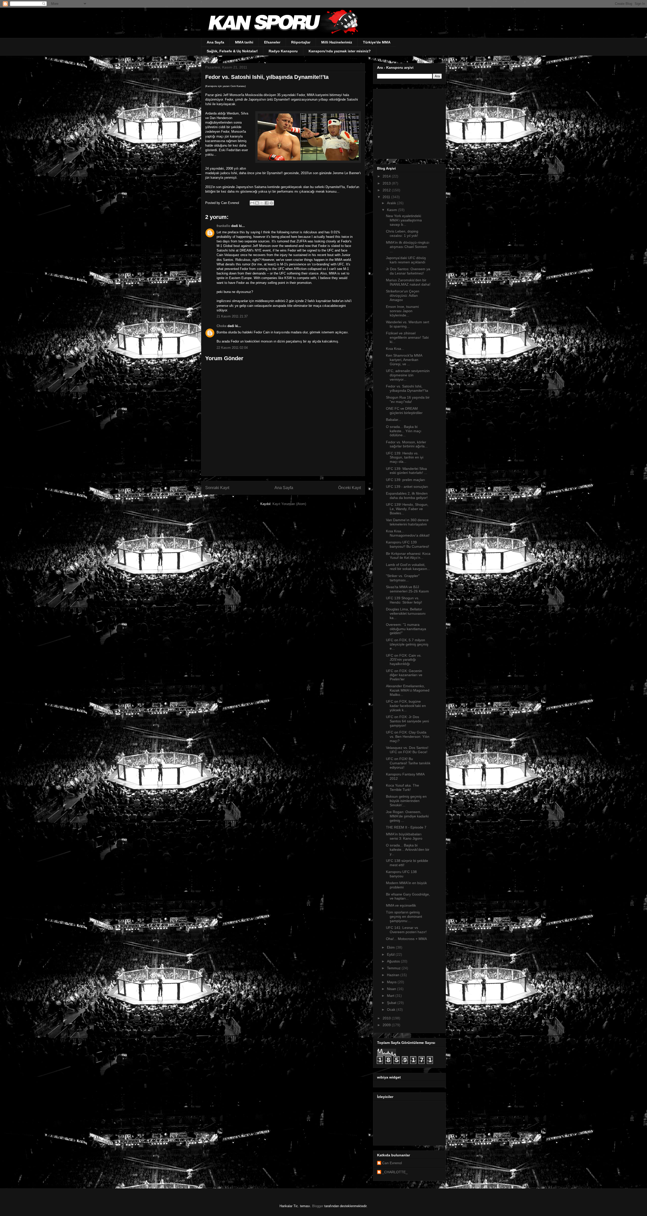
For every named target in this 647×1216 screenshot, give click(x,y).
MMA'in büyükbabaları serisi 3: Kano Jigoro (404, 836)
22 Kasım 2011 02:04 (232, 348)
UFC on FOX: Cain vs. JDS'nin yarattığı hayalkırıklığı (404, 659)
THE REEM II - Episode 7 (406, 827)
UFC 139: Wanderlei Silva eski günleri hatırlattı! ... (406, 471)
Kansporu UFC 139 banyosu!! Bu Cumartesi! (407, 544)
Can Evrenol (392, 1163)
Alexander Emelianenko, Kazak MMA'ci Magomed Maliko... (407, 690)
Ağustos (394, 961)
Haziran (393, 975)
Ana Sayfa (215, 42)
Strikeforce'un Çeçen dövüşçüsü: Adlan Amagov (402, 295)
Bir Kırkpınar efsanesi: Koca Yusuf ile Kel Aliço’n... (408, 556)
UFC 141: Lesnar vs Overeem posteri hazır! (406, 930)
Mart (391, 996)
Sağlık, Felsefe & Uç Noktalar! (232, 51)
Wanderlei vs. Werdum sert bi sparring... (407, 324)
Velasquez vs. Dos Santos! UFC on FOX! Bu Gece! (407, 750)
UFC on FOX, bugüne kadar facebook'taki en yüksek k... (406, 705)
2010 (387, 1018)
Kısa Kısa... (395, 349)
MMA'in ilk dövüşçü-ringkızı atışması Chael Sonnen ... (407, 246)
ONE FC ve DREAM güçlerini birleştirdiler (404, 410)
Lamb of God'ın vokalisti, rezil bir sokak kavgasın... (408, 567)
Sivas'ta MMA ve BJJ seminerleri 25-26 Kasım (407, 589)
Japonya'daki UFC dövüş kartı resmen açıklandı (406, 260)
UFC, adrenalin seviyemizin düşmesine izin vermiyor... (408, 375)
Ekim (391, 947)
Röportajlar (300, 42)
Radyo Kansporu (283, 51)
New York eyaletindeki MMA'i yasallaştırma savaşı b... (404, 220)
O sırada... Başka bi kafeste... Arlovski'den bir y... (407, 849)
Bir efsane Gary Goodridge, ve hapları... (408, 896)
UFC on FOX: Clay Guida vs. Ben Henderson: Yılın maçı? (407, 736)
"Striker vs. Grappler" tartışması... (403, 578)
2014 (387, 176)
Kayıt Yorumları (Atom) (289, 504)
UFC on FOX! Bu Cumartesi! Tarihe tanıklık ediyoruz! (408, 763)
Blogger (317, 1206)
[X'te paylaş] (261, 202)
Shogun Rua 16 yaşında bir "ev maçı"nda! (408, 399)
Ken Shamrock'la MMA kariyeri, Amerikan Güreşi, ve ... (404, 359)
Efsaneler (272, 42)
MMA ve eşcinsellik (401, 905)
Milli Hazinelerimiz (336, 42)
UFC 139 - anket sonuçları (407, 487)
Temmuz (394, 968)
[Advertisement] (408, 122)
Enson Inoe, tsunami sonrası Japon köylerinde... (402, 311)
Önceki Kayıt (349, 488)
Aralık (392, 203)
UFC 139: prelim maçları (405, 480)
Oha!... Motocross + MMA (406, 939)
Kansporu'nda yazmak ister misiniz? (340, 51)
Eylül (391, 954)
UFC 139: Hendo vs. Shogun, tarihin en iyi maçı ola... (404, 457)
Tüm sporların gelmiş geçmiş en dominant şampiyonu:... (404, 916)
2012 (387, 190)
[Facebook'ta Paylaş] (266, 202)
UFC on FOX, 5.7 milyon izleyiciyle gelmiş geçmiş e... (407, 644)
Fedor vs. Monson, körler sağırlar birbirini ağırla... (407, 444)
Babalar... (393, 420)
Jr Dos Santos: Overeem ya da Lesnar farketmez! (408, 271)
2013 (387, 183)
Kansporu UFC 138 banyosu (401, 874)
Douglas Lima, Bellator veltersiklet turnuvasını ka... (406, 613)
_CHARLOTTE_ (395, 1172)
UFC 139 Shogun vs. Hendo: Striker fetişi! (404, 600)
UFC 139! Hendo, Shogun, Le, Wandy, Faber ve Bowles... (407, 508)
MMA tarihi (244, 42)
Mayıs (392, 982)
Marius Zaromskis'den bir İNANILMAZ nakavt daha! (408, 282)
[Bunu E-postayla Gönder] (252, 202)
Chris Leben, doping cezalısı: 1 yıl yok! (402, 233)
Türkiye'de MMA (376, 42)
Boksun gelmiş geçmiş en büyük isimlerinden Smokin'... (406, 800)
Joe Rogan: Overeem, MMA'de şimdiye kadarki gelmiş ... (407, 816)
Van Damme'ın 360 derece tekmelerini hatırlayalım (407, 522)
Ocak (391, 1009)
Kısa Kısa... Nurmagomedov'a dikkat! (408, 533)
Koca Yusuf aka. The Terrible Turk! (402, 787)
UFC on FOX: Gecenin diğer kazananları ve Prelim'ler (404, 675)
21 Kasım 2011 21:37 (232, 316)
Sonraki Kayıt (217, 488)
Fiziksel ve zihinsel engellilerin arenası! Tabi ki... (407, 337)
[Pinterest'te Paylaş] (271, 202)
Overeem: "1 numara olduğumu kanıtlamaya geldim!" (406, 629)
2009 (387, 1025)
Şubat (392, 1003)
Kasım (392, 210)
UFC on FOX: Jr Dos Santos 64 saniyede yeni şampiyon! (407, 721)
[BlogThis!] (257, 202)
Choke (221, 326)
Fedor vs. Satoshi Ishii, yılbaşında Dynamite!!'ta (407, 388)
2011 (387, 197)
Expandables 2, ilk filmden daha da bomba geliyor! (407, 495)
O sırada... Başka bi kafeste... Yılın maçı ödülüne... (403, 431)
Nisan (392, 989)
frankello (223, 226)
